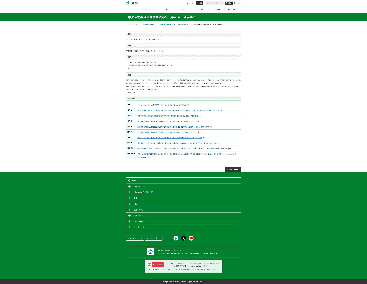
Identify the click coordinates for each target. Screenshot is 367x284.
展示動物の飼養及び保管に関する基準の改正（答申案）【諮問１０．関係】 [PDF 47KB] (167, 121)
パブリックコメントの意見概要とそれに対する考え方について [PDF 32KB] (163, 105)
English (199, 3)
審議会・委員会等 (149, 24)
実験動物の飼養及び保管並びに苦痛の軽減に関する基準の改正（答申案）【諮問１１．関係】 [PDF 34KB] (173, 127)
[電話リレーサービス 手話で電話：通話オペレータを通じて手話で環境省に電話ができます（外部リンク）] (155, 264)
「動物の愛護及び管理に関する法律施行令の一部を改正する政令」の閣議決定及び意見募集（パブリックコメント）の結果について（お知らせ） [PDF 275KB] (187, 155)
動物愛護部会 (181, 24)
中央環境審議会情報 (166, 24)
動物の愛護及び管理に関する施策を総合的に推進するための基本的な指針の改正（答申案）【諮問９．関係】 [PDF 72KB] (178, 110)
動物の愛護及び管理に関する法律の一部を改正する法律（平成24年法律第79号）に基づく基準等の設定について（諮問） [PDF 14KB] (183, 148)
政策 (137, 24)
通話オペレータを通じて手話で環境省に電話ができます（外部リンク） (195, 263)
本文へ (189, 3)
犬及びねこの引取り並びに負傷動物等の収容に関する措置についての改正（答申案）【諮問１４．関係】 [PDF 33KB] (177, 143)
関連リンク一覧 (152, 238)
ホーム (134, 9)
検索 (229, 3)
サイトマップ (132, 238)
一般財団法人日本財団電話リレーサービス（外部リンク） (196, 269)
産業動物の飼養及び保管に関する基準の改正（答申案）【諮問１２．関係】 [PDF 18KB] (167, 132)
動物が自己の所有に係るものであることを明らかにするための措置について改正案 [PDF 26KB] (169, 138)
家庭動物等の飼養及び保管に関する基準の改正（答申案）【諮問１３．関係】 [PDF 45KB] (168, 116)
